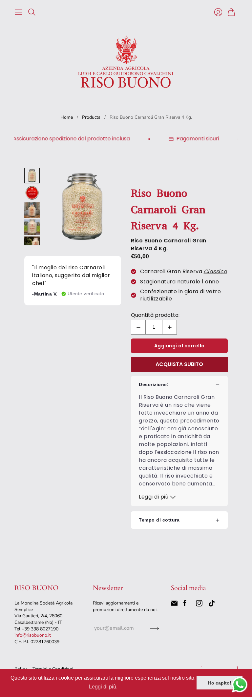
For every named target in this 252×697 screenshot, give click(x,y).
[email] (174, 604)
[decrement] (138, 327)
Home (66, 117)
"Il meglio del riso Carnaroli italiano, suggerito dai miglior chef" (71, 275)
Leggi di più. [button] (103, 686)
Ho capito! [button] (219, 683)
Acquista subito (179, 364)
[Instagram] (199, 604)
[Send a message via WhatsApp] (240, 685)
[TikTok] (211, 604)
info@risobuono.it (32, 635)
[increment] (169, 327)
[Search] (32, 12)
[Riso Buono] (126, 61)
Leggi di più (154, 497)
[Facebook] (184, 604)
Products (91, 117)
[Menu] (19, 12)
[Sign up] (154, 628)
